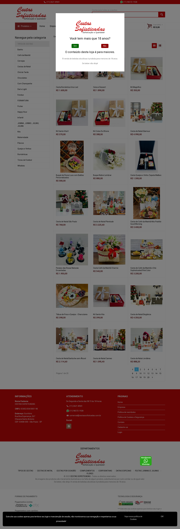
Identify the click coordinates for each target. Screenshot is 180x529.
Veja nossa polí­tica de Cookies (133, 517)
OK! (162, 516)
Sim (75, 46)
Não (104, 46)
